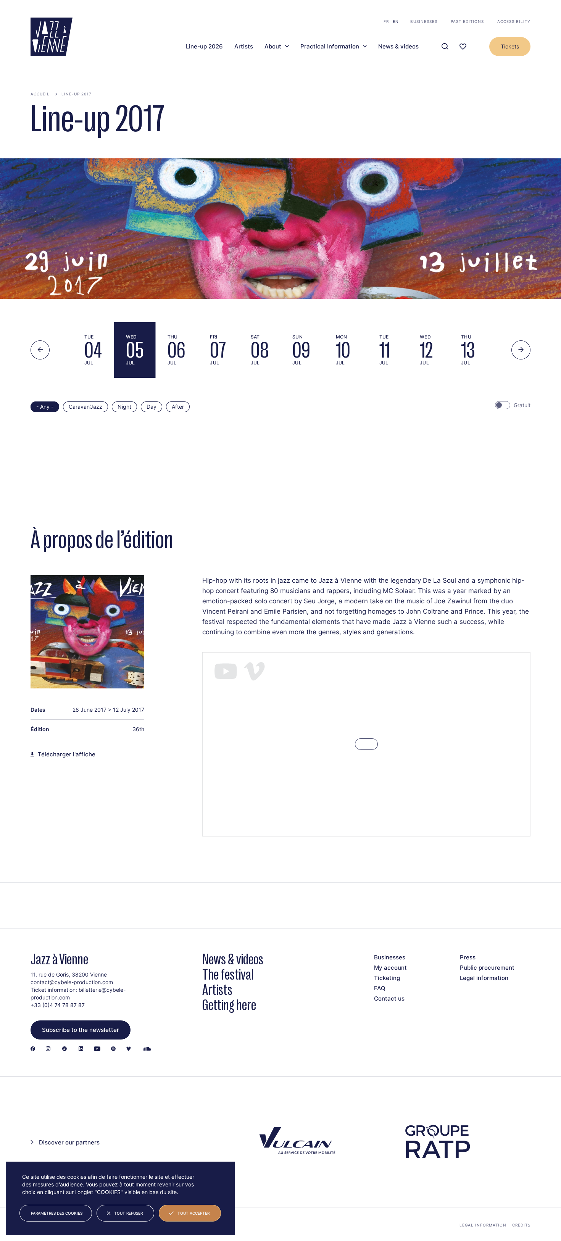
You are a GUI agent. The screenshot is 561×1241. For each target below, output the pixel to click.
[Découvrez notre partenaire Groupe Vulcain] (296, 1142)
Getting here (229, 1005)
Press (468, 957)
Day (151, 406)
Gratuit (522, 405)
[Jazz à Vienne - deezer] (128, 1049)
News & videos (398, 46)
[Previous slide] (40, 349)
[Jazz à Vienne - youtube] (97, 1049)
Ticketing (387, 978)
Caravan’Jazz (85, 406)
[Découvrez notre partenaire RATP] (437, 1142)
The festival (228, 974)
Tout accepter (193, 1213)
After (178, 406)
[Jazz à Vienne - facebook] (33, 1049)
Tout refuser (128, 1213)
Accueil (40, 94)
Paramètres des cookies (56, 1213)
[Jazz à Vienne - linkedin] (81, 1049)
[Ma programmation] (462, 47)
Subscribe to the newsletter (80, 1030)
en (396, 21)
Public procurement (487, 968)
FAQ (379, 988)
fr (386, 21)
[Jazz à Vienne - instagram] (48, 1049)
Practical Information (329, 46)
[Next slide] (520, 349)
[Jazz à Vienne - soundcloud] (147, 1049)
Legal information (484, 978)
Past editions (467, 21)
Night (124, 406)
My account (390, 968)
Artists (243, 46)
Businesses (423, 21)
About (272, 46)
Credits (521, 1225)
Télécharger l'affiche (66, 754)
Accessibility (513, 21)
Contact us (389, 998)
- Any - (44, 406)
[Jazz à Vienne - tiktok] (64, 1049)
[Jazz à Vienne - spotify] (113, 1049)
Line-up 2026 (204, 46)
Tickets (510, 46)
